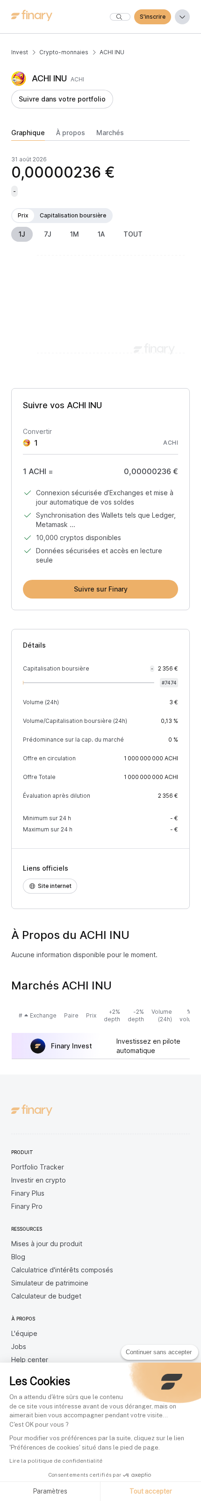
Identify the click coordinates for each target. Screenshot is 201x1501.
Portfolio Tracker (37, 1167)
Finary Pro (27, 1206)
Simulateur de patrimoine (49, 1283)
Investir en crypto (38, 1180)
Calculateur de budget (46, 1296)
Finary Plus (27, 1193)
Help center (29, 1360)
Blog (18, 1257)
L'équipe (24, 1333)
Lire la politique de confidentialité (55, 1461)
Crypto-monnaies (63, 52)
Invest (19, 52)
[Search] (120, 17)
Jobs (18, 1346)
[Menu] (182, 16)
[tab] (28, 134)
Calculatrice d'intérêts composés (62, 1270)
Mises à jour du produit (46, 1244)
